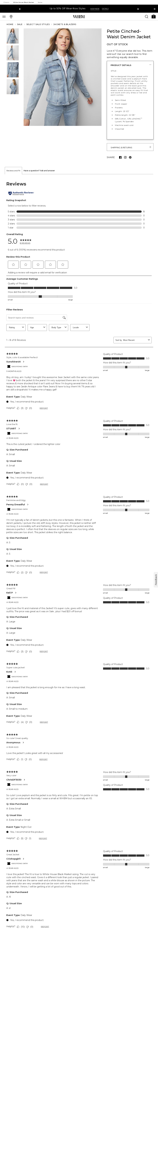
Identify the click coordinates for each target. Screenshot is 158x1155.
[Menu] (4, 16)
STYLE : (114, 71)
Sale (20, 24)
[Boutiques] (11, 16)
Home (10, 24)
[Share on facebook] (120, 157)
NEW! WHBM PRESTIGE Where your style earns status (71, 8)
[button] (153, 16)
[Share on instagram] (125, 157)
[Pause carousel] (154, 9)
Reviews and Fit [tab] (13, 170)
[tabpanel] (79, 555)
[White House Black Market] (79, 16)
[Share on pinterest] (130, 157)
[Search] (146, 16)
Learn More (112, 9)
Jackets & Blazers (64, 24)
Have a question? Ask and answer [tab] (39, 170)
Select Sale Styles (38, 24)
